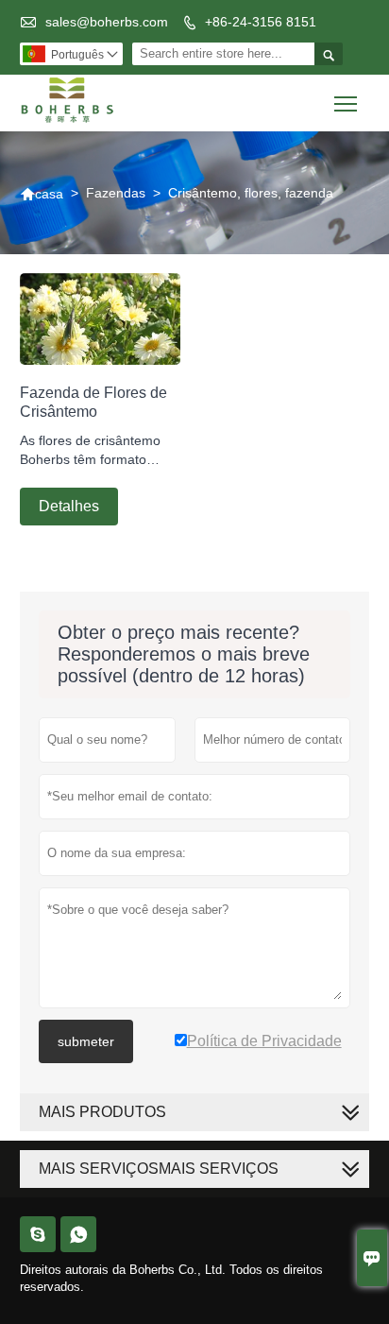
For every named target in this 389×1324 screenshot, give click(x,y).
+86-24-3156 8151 (260, 21)
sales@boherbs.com (106, 21)
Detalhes (69, 506)
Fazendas (115, 192)
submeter (86, 1041)
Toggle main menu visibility (346, 102)
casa (41, 193)
